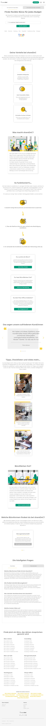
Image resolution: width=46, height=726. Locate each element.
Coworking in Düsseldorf (29, 648)
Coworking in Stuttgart (29, 649)
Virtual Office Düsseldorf (23, 697)
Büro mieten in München (9, 644)
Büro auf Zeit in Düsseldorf (9, 665)
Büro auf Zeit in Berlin (8, 659)
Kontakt (25, 704)
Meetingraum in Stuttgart (9, 683)
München (10, 31)
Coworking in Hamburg (29, 646)
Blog (24, 705)
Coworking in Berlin (28, 642)
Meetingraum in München (9, 678)
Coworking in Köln (28, 641)
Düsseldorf (24, 31)
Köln (20, 31)
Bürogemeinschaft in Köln (29, 658)
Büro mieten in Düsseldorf (9, 648)
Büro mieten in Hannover (23, 693)
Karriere (3, 705)
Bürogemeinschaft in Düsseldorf (31, 665)
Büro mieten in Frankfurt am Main (11, 651)
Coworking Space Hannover (37, 694)
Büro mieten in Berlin (8, 642)
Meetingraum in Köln (8, 675)
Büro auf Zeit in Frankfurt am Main (11, 668)
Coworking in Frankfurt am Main (31, 651)
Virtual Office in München (29, 678)
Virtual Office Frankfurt (35, 696)
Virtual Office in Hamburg (29, 680)
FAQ (24, 707)
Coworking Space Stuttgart (22, 694)
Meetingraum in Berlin (8, 676)
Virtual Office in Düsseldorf (29, 682)
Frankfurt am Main (31, 31)
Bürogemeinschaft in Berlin (30, 659)
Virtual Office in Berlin (28, 676)
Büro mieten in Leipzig (36, 693)
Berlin (6, 31)
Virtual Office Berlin (24, 696)
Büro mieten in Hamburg (9, 646)
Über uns (4, 704)
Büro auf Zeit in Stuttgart (9, 666)
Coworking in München (29, 644)
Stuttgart (38, 31)
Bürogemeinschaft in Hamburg (30, 663)
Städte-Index (26, 708)
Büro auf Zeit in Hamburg (9, 663)
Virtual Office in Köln (28, 675)
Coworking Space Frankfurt (11, 696)
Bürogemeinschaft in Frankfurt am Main (32, 668)
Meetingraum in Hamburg (9, 680)
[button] (43, 337)
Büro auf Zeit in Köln (8, 658)
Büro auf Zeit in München (9, 661)
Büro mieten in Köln (8, 641)
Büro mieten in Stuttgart (9, 649)
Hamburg (15, 31)
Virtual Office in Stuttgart (29, 683)
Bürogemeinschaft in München (30, 661)
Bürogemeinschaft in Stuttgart (30, 666)
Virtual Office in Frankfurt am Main (31, 685)
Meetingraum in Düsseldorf (9, 682)
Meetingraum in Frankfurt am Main (11, 685)
